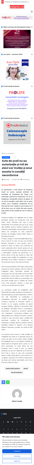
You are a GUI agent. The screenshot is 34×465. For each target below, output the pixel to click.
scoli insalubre (17, 372)
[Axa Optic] (17, 17)
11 (8, 433)
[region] (17, 449)
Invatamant (11, 153)
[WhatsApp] (8, 382)
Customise (17, 456)
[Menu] (32, 11)
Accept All (17, 451)
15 (26, 433)
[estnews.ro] (17, 6)
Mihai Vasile (6, 179)
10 (3, 433)
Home (5, 153)
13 (17, 433)
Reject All (17, 461)
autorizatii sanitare (13, 368)
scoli (26, 368)
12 (12, 433)
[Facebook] (3, 382)
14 (21, 433)
